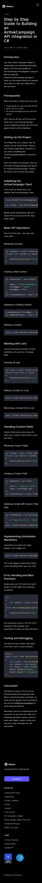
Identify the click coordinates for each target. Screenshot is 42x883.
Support (7, 808)
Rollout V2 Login (11, 827)
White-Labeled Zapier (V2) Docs (17, 820)
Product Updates (11, 800)
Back (7, 14)
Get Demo (16, 779)
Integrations (9, 797)
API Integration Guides (13, 816)
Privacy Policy (10, 844)
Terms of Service (11, 840)
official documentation (24, 703)
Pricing (7, 804)
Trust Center (9, 812)
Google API (8, 848)
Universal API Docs (12, 793)
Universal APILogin (12, 824)
